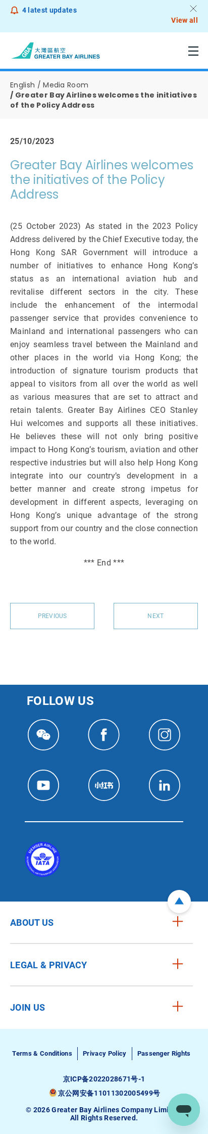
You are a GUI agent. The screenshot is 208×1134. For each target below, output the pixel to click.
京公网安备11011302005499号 (109, 1093)
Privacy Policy (104, 1053)
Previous (52, 616)
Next (155, 616)
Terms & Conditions (42, 1053)
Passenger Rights (164, 1053)
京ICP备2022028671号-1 (104, 1079)
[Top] (179, 901)
